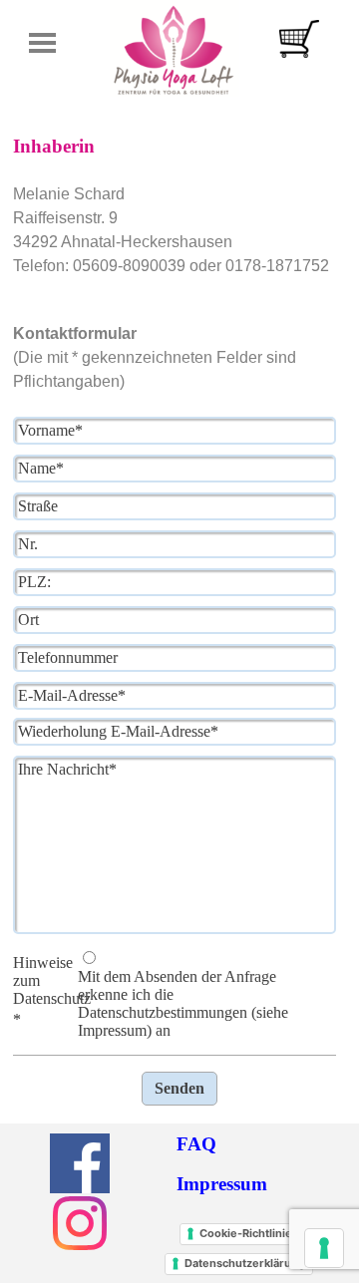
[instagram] (80, 1223)
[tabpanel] (179, 252)
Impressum (222, 1183)
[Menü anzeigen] (42, 42)
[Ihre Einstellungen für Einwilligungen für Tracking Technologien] (324, 1248)
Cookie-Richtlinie (245, 1233)
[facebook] (80, 1163)
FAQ (196, 1143)
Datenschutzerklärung (244, 1263)
